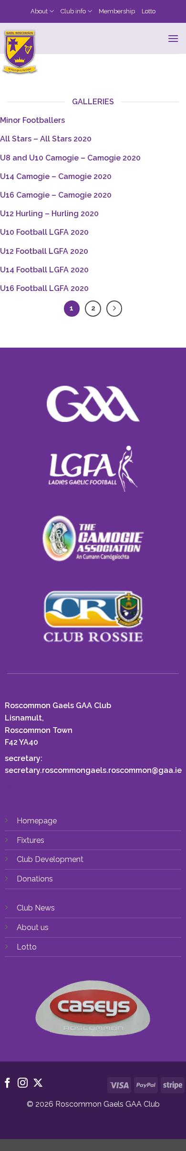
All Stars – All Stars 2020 (46, 138)
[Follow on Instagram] (23, 1083)
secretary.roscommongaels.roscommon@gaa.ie (93, 770)
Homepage (37, 820)
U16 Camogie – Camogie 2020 (56, 195)
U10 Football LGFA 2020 (44, 232)
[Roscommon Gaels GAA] (82, 52)
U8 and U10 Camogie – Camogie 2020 (70, 157)
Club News (36, 907)
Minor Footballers (32, 120)
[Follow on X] (38, 1083)
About (39, 11)
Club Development (50, 859)
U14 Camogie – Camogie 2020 (56, 176)
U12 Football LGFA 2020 (44, 251)
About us (33, 927)
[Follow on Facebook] (7, 1083)
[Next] (114, 308)
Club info (73, 11)
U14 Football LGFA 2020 (44, 269)
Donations (35, 878)
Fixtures (30, 840)
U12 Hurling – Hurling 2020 (49, 213)
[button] (173, 38)
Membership (117, 11)
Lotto (148, 11)
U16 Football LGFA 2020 (44, 288)
